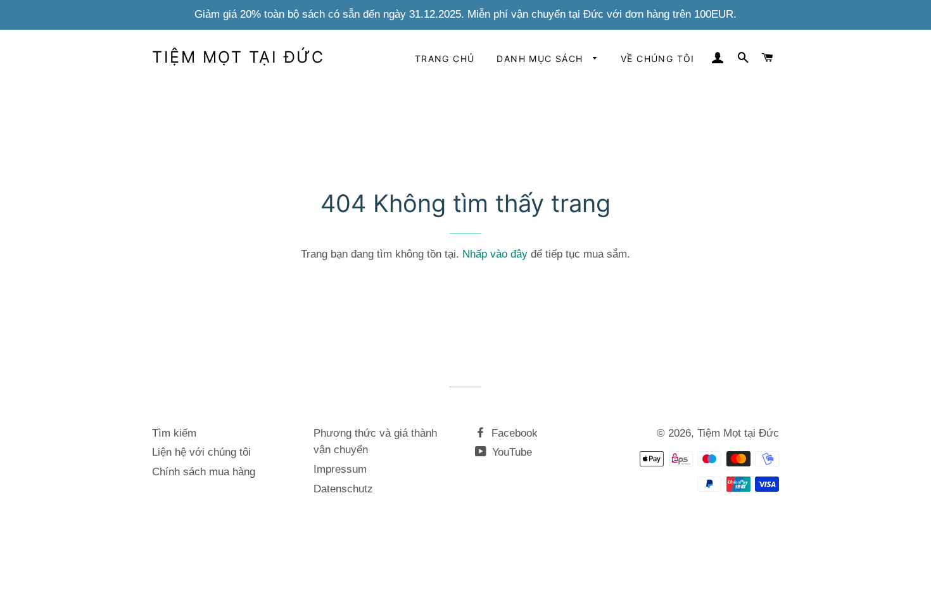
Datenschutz (343, 489)
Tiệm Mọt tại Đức (238, 56)
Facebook (513, 433)
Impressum (340, 469)
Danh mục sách (541, 58)
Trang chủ (445, 58)
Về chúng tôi (658, 58)
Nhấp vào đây (495, 254)
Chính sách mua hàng (203, 472)
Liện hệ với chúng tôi (201, 452)
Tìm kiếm (174, 433)
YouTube (510, 452)
